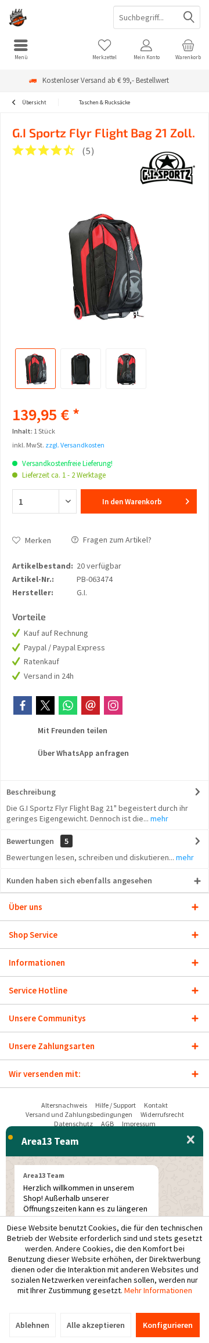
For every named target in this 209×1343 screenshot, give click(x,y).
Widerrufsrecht (162, 1114)
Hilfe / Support (115, 1105)
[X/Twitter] (45, 705)
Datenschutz (73, 1123)
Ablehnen (32, 1325)
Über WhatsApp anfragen (82, 753)
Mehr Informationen (158, 1290)
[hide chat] (190, 1140)
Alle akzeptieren (96, 1325)
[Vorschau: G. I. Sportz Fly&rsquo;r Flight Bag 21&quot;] (80, 368)
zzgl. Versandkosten (75, 445)
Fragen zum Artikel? (116, 539)
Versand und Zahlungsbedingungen (79, 1114)
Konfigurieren (168, 1325)
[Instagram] (113, 705)
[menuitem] (21, 49)
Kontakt (156, 1105)
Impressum (139, 1123)
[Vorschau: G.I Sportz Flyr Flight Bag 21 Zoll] (35, 368)
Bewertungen (30, 841)
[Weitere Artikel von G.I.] (168, 168)
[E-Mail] (90, 705)
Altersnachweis (64, 1105)
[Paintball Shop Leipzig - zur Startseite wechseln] (52, 17)
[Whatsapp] (68, 705)
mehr (158, 818)
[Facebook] (22, 705)
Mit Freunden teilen (71, 730)
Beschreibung (31, 792)
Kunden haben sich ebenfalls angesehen (79, 880)
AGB (107, 1123)
